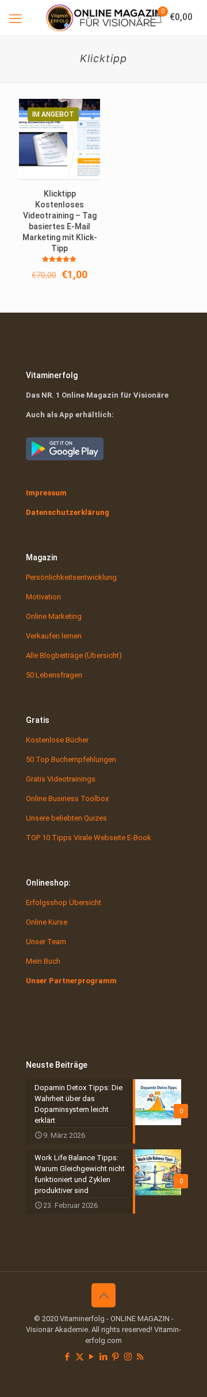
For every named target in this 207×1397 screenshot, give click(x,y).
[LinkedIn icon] (103, 1357)
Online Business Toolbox (67, 798)
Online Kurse (46, 922)
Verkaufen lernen (54, 636)
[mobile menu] (15, 17)
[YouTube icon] (91, 1357)
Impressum (46, 492)
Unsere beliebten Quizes (66, 818)
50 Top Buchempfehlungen (71, 759)
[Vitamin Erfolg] (103, 17)
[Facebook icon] (67, 1357)
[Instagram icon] (128, 1357)
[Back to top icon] (103, 1295)
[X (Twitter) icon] (79, 1357)
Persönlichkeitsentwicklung (71, 577)
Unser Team (46, 941)
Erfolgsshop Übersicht (63, 902)
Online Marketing (54, 616)
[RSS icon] (140, 1357)
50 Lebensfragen (54, 675)
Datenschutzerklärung (67, 512)
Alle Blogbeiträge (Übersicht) (74, 655)
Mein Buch (43, 961)
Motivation (43, 596)
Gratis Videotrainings (60, 779)
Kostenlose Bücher (57, 740)
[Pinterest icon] (116, 1357)
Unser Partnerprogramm (71, 980)
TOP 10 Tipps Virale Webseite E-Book (88, 837)
